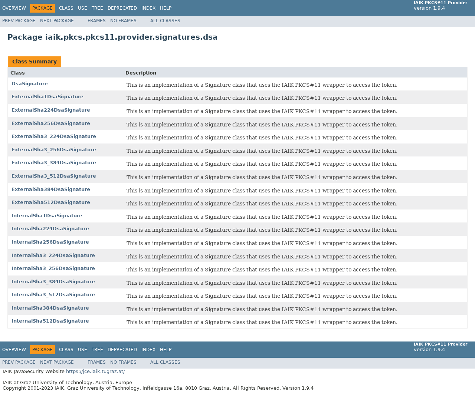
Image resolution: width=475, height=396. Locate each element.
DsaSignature (30, 83)
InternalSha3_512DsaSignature (53, 294)
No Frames (123, 20)
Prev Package (19, 20)
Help (165, 8)
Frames (97, 20)
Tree (97, 8)
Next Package (57, 20)
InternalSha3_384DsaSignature (53, 281)
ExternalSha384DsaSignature (51, 189)
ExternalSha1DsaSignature (47, 96)
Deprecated (122, 8)
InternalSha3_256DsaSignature (53, 268)
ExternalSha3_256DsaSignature (54, 149)
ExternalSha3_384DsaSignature (54, 162)
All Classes (165, 20)
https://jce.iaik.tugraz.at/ (95, 371)
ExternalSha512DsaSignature (51, 202)
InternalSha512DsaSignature (50, 321)
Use (82, 8)
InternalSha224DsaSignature (50, 228)
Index (148, 8)
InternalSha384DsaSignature (50, 308)
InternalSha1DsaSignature (47, 215)
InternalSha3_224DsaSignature (53, 255)
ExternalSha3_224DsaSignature (54, 136)
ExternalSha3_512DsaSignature (54, 176)
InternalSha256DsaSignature (50, 242)
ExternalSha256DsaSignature (51, 123)
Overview (14, 8)
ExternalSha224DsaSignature (51, 110)
